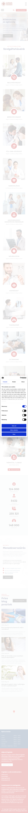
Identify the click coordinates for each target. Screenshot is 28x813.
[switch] (24, 411)
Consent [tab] (5, 381)
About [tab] (23, 381)
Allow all (14, 425)
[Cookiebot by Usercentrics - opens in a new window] (20, 378)
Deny (14, 434)
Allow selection (14, 430)
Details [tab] (14, 381)
